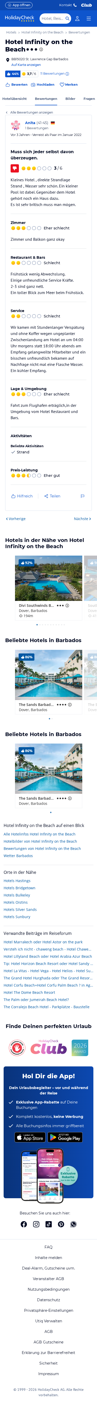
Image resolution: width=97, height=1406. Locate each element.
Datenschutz (48, 1300)
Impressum (48, 1374)
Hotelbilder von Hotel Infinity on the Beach (40, 841)
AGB (48, 1331)
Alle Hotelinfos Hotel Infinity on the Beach (40, 834)
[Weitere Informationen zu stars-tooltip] (40, 49)
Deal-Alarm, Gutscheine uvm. (48, 1268)
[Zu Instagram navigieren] (36, 1224)
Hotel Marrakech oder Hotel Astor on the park (43, 941)
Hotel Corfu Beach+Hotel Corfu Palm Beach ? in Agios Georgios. (48, 985)
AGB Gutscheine (48, 1342)
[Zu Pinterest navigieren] (61, 1224)
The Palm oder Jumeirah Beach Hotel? (36, 999)
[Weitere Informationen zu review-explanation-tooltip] (67, 74)
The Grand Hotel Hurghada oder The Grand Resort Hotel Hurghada (48, 978)
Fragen (89, 99)
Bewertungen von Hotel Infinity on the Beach (42, 848)
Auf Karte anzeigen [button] (26, 65)
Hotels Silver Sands (20, 909)
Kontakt (65, 5)
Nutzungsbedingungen (49, 1289)
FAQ (48, 1247)
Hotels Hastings (17, 880)
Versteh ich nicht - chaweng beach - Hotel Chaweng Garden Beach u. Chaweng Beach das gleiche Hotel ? (48, 949)
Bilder (70, 99)
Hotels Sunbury (17, 916)
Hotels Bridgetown (19, 887)
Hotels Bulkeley (17, 895)
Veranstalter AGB (48, 1278)
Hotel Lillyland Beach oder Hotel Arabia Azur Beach (48, 956)
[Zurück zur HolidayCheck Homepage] (19, 18)
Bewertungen (46, 99)
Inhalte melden (48, 1257)
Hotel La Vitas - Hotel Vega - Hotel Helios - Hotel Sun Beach (48, 970)
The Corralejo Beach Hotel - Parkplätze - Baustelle (46, 1006)
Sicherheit (48, 1363)
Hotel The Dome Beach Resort (29, 992)
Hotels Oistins (16, 902)
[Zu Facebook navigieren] (24, 1224)
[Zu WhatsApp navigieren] (73, 1224)
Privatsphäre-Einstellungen (48, 1310)
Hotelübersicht (14, 99)
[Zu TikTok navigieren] (48, 1224)
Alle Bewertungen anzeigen (31, 112)
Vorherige (17, 518)
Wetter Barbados (18, 855)
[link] (77, 18)
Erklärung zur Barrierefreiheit (48, 1352)
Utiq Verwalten (48, 1321)
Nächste (81, 518)
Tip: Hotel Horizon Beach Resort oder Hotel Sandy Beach (48, 963)
